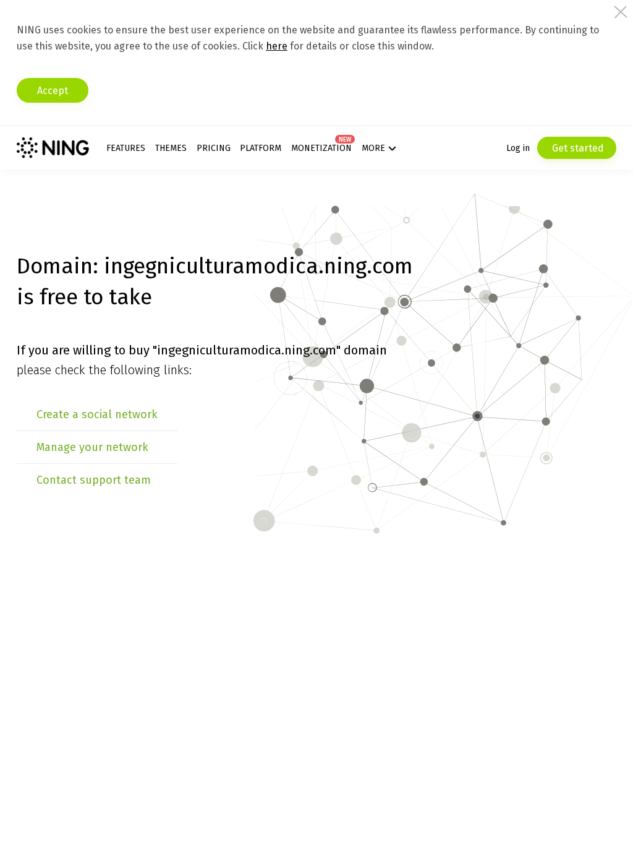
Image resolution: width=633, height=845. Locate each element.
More (373, 148)
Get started (577, 148)
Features (125, 148)
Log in (518, 148)
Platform (260, 148)
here (276, 46)
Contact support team (93, 480)
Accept (52, 91)
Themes (171, 148)
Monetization (321, 148)
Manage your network (92, 447)
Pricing (214, 148)
